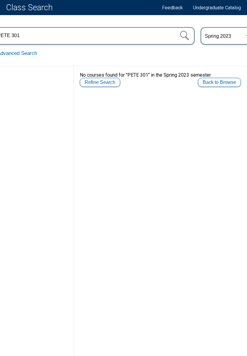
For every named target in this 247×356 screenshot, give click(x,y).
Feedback (172, 8)
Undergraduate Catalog (217, 8)
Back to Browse (219, 82)
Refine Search (100, 82)
